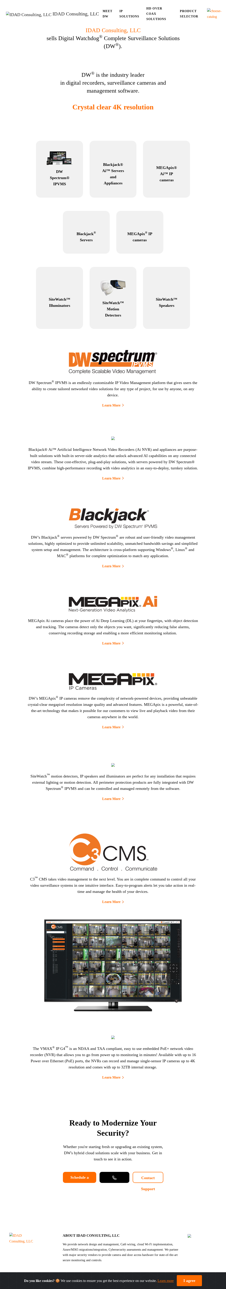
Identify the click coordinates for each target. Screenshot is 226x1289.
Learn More (111, 405)
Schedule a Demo (79, 1179)
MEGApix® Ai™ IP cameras (166, 173)
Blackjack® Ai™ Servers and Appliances (113, 173)
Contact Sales (114, 1177)
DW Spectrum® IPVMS (59, 177)
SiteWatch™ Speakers (166, 302)
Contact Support (148, 1179)
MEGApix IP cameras (139, 236)
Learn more (166, 1281)
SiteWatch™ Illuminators (59, 302)
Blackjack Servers (86, 236)
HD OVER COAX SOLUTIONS (156, 14)
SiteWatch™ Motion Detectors (113, 309)
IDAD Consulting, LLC (113, 30)
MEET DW (107, 13)
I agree (189, 1280)
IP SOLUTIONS (129, 13)
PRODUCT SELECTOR (189, 13)
